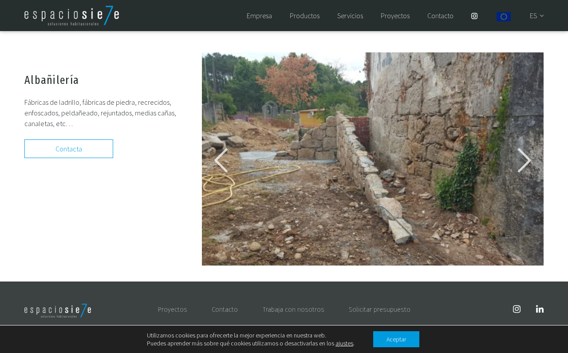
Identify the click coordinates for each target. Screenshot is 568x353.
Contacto (440, 16)
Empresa (259, 16)
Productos (305, 16)
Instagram (474, 16)
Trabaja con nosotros (293, 309)
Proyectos (395, 16)
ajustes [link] (344, 343)
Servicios (350, 16)
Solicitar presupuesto (379, 309)
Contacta (68, 148)
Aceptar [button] (396, 339)
